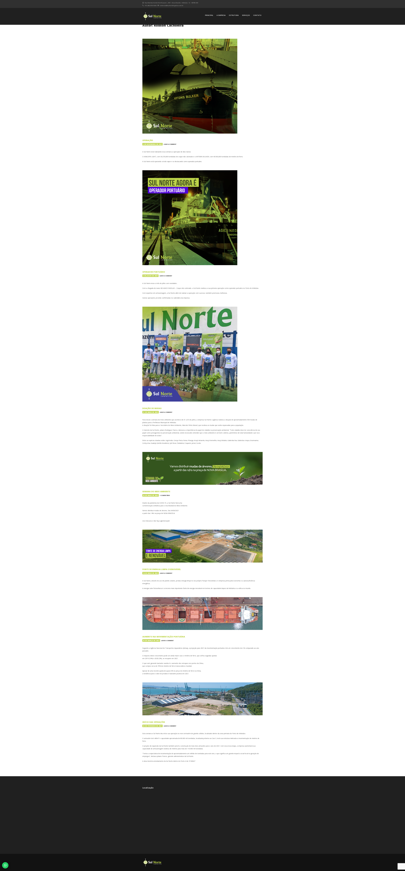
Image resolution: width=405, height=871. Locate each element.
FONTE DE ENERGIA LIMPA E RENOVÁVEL (161, 569)
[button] (5, 865)
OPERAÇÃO (147, 140)
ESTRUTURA (234, 15)
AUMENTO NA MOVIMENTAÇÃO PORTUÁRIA (163, 636)
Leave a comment (170, 144)
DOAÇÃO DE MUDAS (151, 408)
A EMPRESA (221, 15)
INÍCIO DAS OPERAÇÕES (153, 722)
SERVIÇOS (246, 15)
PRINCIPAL (209, 15)
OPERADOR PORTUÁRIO (153, 272)
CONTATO (257, 15)
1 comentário (165, 495)
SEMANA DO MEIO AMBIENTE (156, 491)
